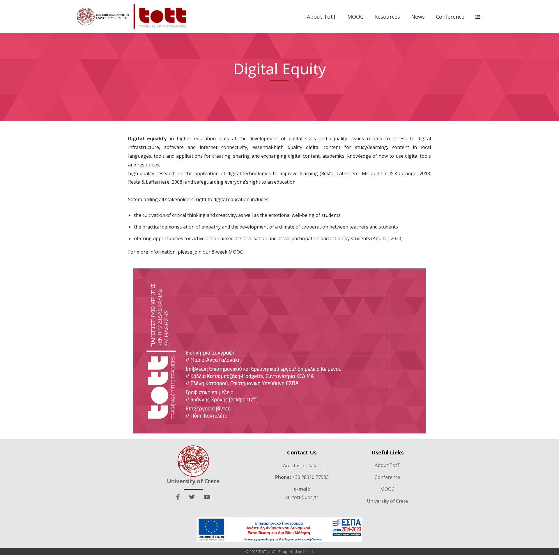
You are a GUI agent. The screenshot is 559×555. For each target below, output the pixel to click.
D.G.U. (308, 551)
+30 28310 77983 (302, 477)
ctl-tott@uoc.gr (302, 497)
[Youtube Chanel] (207, 497)
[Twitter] (192, 497)
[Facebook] (178, 497)
